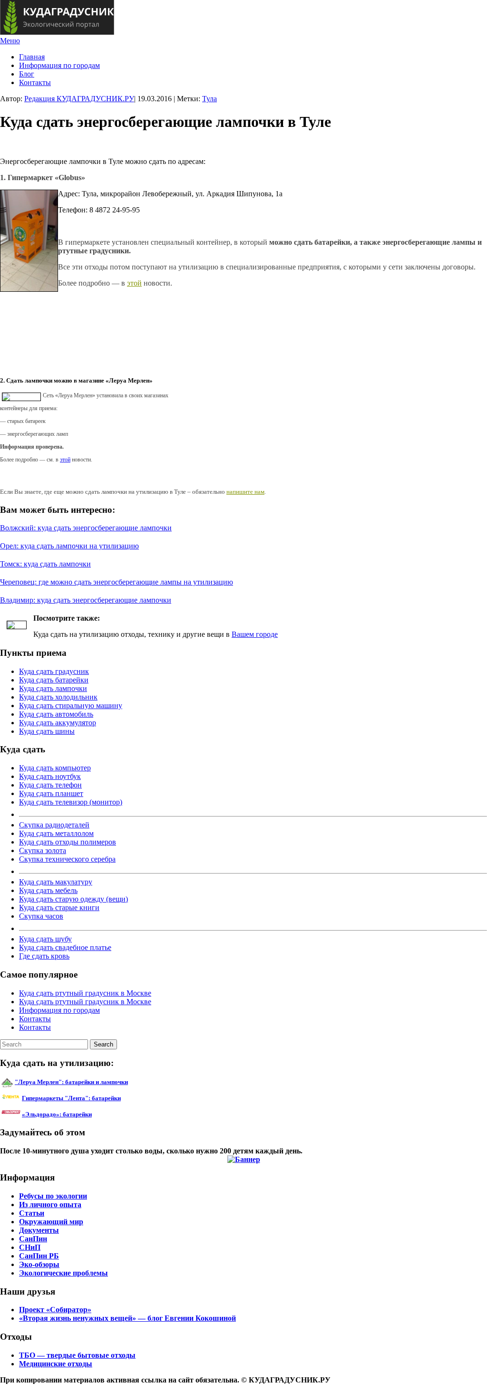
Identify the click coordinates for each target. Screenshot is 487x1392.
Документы (39, 1230)
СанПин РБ (39, 1256)
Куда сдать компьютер (55, 768)
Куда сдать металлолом (56, 833)
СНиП (29, 1247)
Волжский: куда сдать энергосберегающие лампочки (86, 528)
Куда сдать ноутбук (50, 776)
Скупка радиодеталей (54, 825)
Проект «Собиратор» (55, 1310)
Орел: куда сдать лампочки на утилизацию (69, 546)
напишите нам (245, 491)
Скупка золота (42, 850)
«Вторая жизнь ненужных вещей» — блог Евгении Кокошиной (127, 1318)
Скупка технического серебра (67, 859)
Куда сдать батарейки (53, 680)
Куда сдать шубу (45, 939)
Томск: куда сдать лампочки (45, 564)
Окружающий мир (51, 1222)
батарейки (93, 1098)
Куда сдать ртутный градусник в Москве (85, 993)
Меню (10, 41)
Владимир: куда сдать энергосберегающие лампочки (85, 600)
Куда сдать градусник (54, 671)
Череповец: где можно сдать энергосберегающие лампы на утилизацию (116, 582)
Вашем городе (255, 634)
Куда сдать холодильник (58, 697)
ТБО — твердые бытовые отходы (77, 1355)
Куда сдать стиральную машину (70, 705)
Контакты (35, 82)
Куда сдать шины (47, 731)
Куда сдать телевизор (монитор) (70, 802)
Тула (209, 99)
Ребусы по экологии (53, 1196)
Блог (26, 74)
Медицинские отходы (55, 1364)
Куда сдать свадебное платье (65, 947)
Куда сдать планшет (51, 793)
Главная (32, 57)
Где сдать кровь (44, 956)
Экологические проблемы (63, 1273)
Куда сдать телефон (50, 785)
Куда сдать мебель (48, 890)
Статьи (31, 1213)
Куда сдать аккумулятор (57, 723)
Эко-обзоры (39, 1264)
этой (134, 283)
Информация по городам (59, 65)
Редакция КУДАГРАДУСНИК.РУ (79, 99)
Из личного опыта (50, 1204)
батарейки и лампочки (71, 1081)
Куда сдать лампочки (53, 688)
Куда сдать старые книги (59, 907)
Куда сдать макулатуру (55, 882)
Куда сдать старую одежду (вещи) (73, 899)
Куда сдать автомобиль (56, 714)
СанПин (33, 1239)
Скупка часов (41, 916)
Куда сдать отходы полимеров (67, 842)
